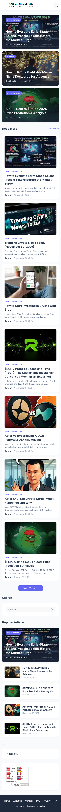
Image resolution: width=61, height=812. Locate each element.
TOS (38, 801)
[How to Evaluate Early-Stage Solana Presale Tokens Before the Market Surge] (30, 152)
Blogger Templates (36, 806)
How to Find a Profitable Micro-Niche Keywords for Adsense (37, 671)
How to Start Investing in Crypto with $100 (30, 307)
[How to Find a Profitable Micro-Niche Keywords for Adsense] (12, 672)
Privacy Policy (50, 801)
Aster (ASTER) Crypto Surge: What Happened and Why (29, 500)
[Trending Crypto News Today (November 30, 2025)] (30, 219)
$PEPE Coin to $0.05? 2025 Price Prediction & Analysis (27, 563)
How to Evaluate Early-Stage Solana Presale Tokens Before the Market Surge (29, 179)
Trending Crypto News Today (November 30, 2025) (25, 244)
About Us (17, 801)
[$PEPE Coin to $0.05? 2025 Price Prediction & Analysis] (30, 538)
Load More (29, 588)
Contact (28, 801)
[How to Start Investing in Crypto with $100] (30, 282)
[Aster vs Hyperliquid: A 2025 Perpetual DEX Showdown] (30, 412)
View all (52, 128)
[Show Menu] (4, 5)
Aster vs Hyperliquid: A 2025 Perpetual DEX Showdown (25, 437)
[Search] (56, 5)
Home (7, 801)
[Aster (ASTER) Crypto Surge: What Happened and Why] (30, 475)
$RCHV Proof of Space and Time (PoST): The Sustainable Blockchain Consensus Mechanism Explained (29, 372)
